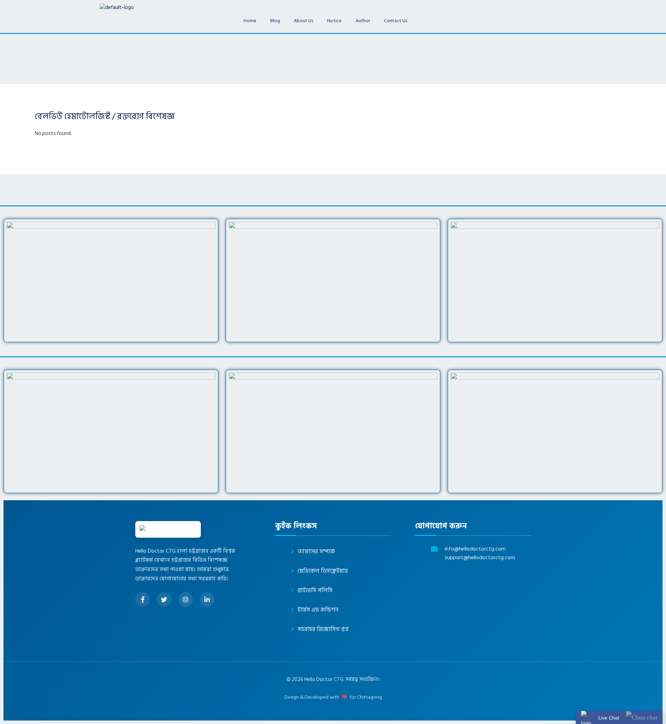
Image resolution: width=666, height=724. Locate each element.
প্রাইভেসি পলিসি (315, 590)
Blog (275, 21)
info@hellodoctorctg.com (475, 549)
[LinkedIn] (207, 599)
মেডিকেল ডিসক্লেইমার (323, 571)
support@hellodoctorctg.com (480, 557)
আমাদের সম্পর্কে (316, 551)
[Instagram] (185, 599)
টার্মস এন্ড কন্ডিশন (318, 609)
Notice (334, 21)
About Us (303, 21)
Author (363, 21)
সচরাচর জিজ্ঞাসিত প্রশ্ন (323, 629)
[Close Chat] (641, 717)
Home (250, 21)
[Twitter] (164, 599)
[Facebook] (142, 599)
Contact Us (395, 21)
